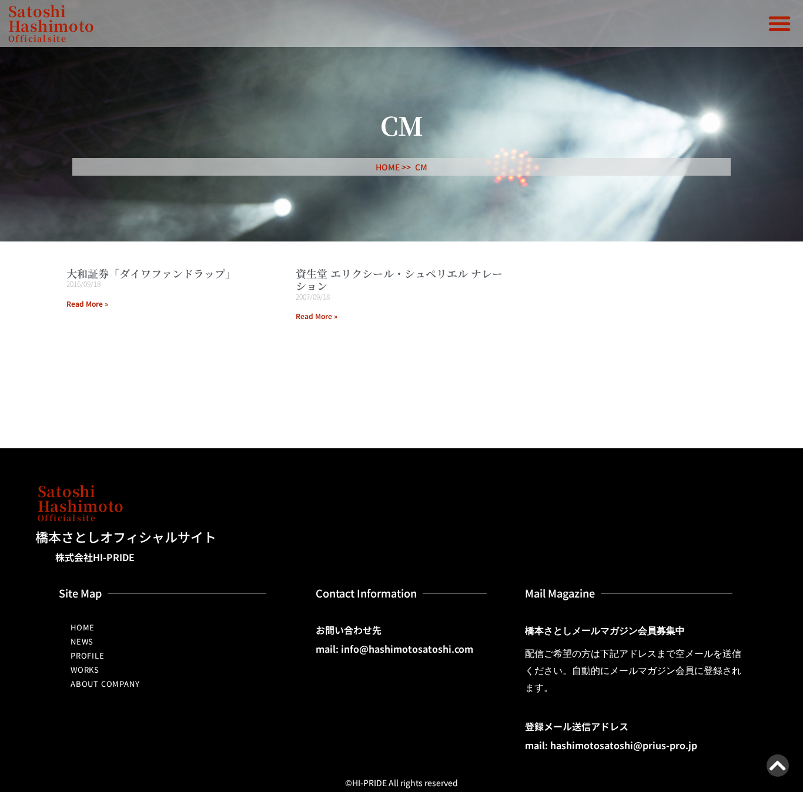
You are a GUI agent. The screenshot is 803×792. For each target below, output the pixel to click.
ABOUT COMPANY (105, 683)
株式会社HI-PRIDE (95, 557)
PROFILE (88, 655)
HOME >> (393, 167)
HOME (83, 627)
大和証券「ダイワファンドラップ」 (151, 273)
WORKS (85, 669)
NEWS (82, 641)
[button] (779, 23)
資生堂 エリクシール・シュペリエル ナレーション (399, 280)
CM (421, 167)
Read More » (87, 303)
